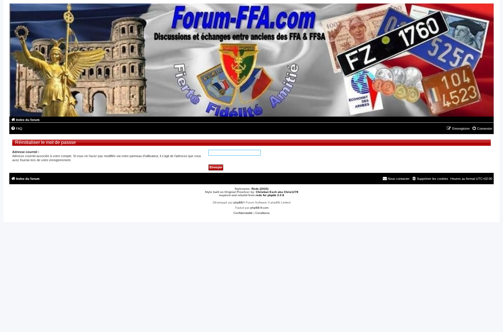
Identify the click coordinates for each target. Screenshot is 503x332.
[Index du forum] (251, 60)
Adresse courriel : (25, 152)
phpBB (238, 202)
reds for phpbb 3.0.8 (270, 195)
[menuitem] (16, 128)
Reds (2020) (260, 188)
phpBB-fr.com (259, 207)
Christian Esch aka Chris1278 (277, 192)
